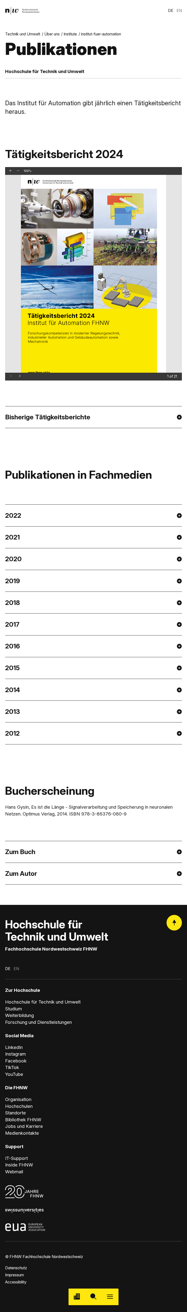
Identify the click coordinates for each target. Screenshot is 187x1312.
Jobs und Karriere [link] (24, 1126)
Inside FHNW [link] (19, 1165)
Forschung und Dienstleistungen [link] (38, 1022)
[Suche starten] (93, 1297)
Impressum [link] (14, 1275)
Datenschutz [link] (16, 1268)
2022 (13, 515)
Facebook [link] (16, 1061)
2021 (12, 537)
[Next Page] (19, 375)
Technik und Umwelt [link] (22, 34)
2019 (12, 581)
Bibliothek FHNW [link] (23, 1119)
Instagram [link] (15, 1054)
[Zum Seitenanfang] (174, 922)
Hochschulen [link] (19, 1106)
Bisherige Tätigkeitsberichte (47, 417)
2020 (13, 559)
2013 (12, 711)
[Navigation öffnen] (110, 1297)
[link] (22, 11)
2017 (12, 624)
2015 (12, 668)
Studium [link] (13, 1009)
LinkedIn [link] (14, 1047)
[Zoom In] (10, 170)
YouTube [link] (14, 1074)
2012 (12, 733)
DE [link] (170, 10)
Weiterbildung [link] (19, 1015)
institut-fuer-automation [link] (101, 34)
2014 (12, 690)
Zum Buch (20, 852)
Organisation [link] (18, 1099)
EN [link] (179, 10)
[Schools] (77, 1297)
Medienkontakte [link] (22, 1133)
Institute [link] (70, 34)
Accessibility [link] (16, 1282)
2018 (12, 602)
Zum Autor (21, 873)
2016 (12, 646)
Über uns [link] (52, 34)
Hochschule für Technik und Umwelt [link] (43, 1002)
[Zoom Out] (18, 170)
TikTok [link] (12, 1067)
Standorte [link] (15, 1113)
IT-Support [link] (16, 1158)
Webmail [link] (14, 1171)
